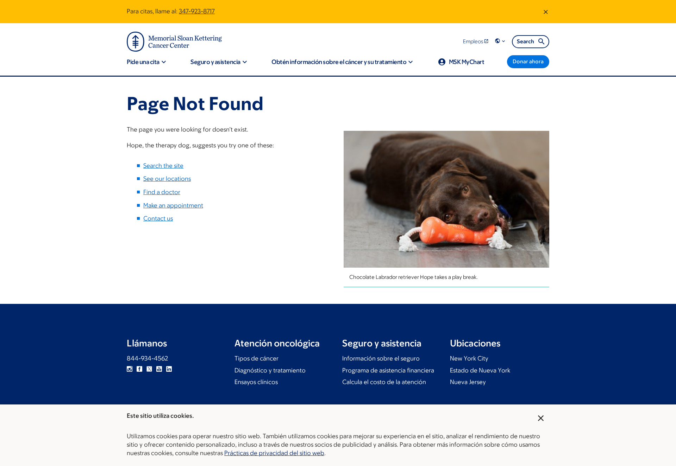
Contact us (158, 218)
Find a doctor (161, 192)
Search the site (163, 165)
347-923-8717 (197, 11)
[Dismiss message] (545, 11)
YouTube (159, 369)
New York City (469, 358)
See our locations (167, 178)
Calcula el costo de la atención (384, 381)
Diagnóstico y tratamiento (270, 370)
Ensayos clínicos (256, 381)
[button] (501, 41)
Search (525, 41)
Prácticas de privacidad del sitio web (274, 453)
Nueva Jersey (468, 381)
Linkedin (169, 369)
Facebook (139, 369)
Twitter (149, 369)
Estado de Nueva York (480, 370)
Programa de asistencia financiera (388, 370)
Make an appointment (173, 205)
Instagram (129, 369)
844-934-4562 (147, 358)
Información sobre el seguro (381, 358)
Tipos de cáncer (256, 358)
